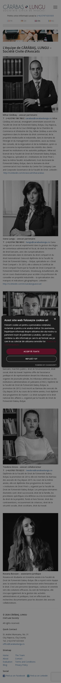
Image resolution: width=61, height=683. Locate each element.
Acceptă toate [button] (31, 351)
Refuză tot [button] (32, 358)
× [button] (55, 319)
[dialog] (31, 341)
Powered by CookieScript (46, 365)
